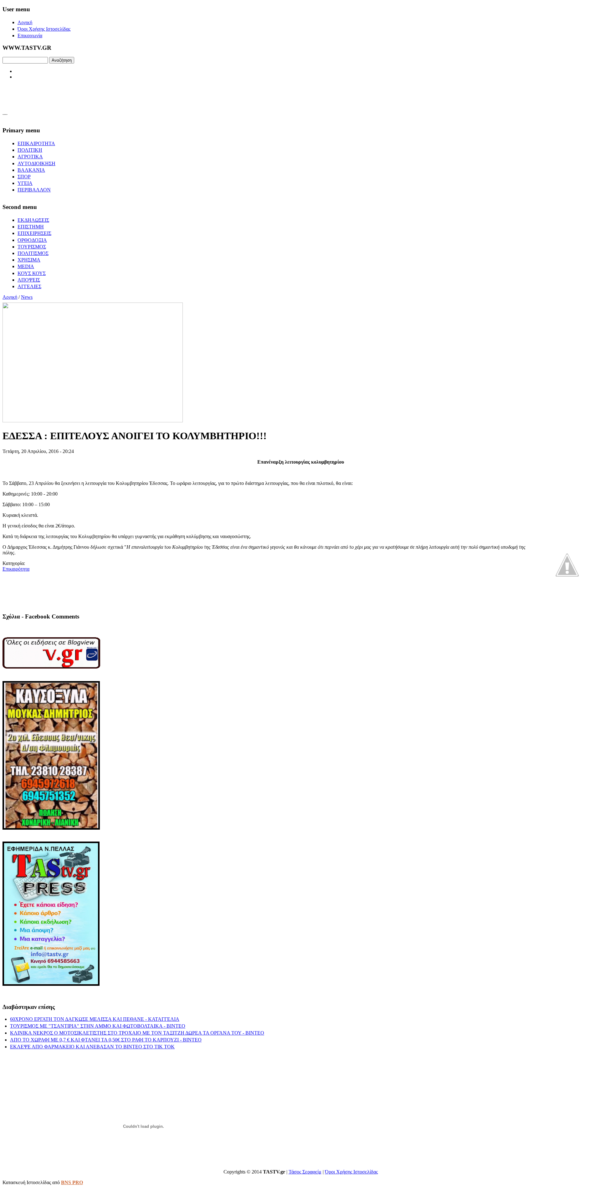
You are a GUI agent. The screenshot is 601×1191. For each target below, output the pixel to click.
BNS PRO (72, 1182)
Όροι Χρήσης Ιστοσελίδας (351, 1171)
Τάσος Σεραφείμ (305, 1171)
